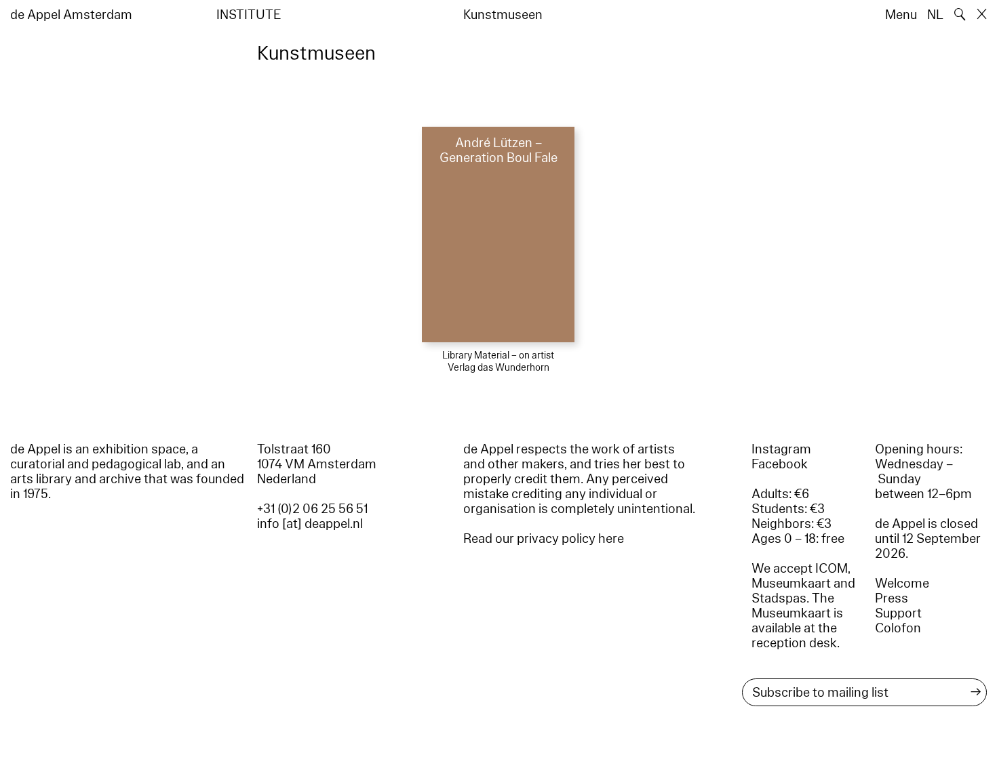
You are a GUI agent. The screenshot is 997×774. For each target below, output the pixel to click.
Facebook (779, 464)
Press (891, 598)
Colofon (898, 628)
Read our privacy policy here (543, 539)
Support (898, 613)
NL (935, 15)
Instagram (781, 449)
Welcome (902, 583)
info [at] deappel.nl (310, 524)
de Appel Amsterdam (71, 15)
